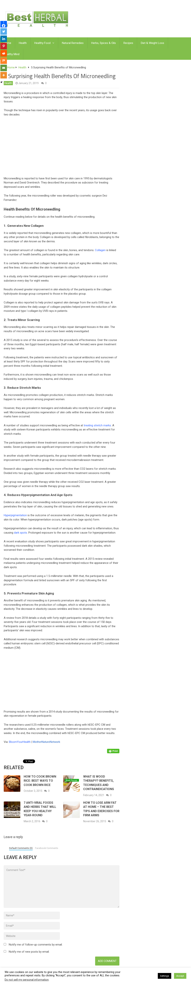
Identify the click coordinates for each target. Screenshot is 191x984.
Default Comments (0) (21, 848)
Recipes (128, 43)
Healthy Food (42, 43)
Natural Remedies (73, 43)
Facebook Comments (46, 848)
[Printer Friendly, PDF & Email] (113, 750)
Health (23, 43)
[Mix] (3, 60)
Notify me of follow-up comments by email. (35, 944)
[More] (3, 75)
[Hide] (1, 82)
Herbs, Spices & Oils (103, 43)
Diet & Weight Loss (152, 43)
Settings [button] (164, 975)
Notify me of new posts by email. (29, 951)
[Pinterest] (3, 46)
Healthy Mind (11, 54)
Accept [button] (180, 975)
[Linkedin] (3, 38)
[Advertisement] (72, 147)
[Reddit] (3, 53)
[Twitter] (3, 31)
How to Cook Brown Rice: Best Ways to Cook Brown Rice (40, 781)
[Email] (3, 68)
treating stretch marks (97, 425)
